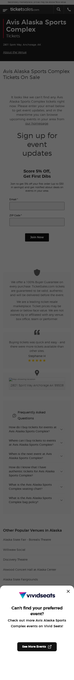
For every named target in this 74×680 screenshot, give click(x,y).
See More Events (34, 646)
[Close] (68, 591)
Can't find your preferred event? (37, 611)
